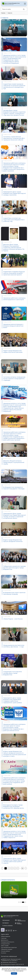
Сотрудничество (5, 943)
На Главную (5, 922)
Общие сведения (5, 936)
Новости (10, 13)
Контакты (3, 953)
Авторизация (5, 920)
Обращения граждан (6, 949)
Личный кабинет (5, 951)
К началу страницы (7, 925)
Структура (3, 938)
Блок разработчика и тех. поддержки (11, 966)
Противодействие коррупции (9, 947)
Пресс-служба (4, 945)
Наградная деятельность (7, 942)
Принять (14, 973)
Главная (3, 13)
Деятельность (4, 940)
